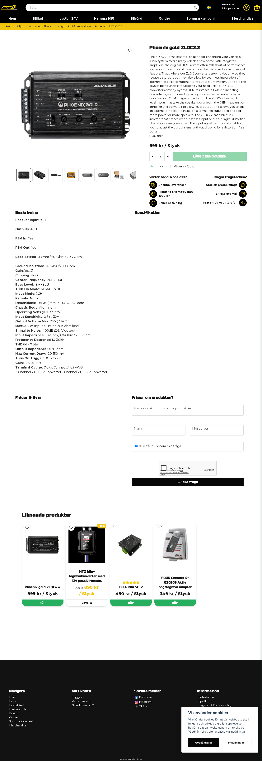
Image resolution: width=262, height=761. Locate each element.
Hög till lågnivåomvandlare (74, 26)
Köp (42, 602)
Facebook (145, 697)
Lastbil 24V (68, 18)
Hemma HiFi (104, 18)
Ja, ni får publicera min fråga (159, 446)
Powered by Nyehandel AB (131, 759)
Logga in (78, 697)
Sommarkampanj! (201, 18)
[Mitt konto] (246, 7)
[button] (209, 7)
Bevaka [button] (87, 602)
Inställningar (236, 742)
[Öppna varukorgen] (257, 7)
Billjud (38, 18)
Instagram (145, 701)
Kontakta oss (205, 697)
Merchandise (243, 18)
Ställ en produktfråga (221, 185)
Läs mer (157, 135)
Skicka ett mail (226, 193)
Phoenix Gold (184, 166)
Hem (12, 18)
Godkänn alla (203, 742)
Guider (164, 18)
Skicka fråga (187, 482)
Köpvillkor (203, 701)
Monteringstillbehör (41, 26)
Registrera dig (81, 701)
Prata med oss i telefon (220, 202)
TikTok (143, 706)
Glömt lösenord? (83, 705)
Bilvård (136, 18)
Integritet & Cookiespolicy (214, 705)
